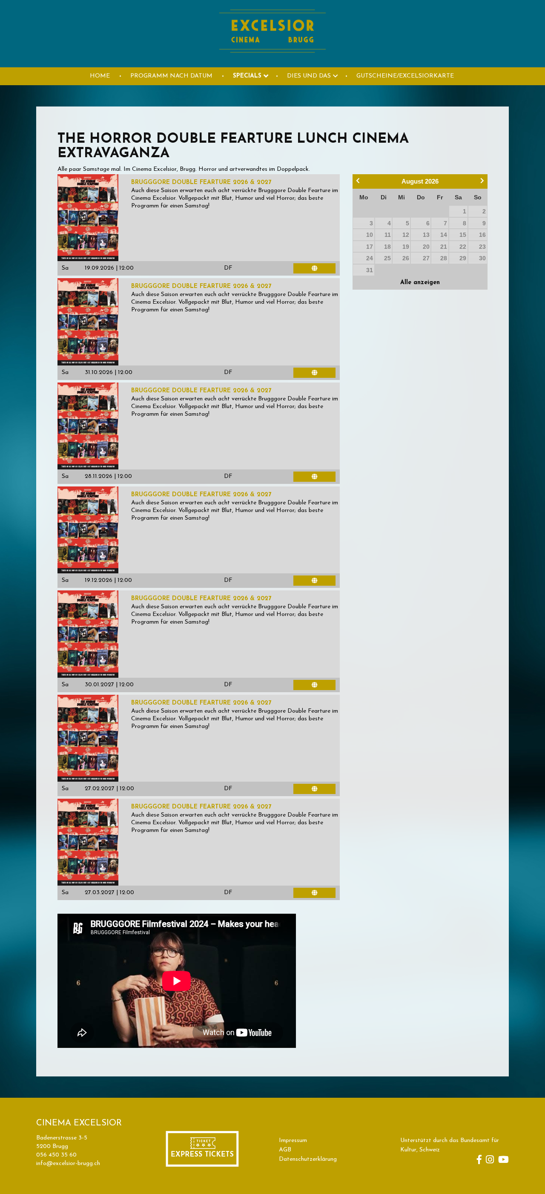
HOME (100, 76)
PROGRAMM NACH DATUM (171, 76)
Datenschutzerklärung (308, 1159)
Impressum (293, 1140)
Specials (247, 76)
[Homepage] (272, 62)
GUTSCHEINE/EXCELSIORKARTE (405, 76)
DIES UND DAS (309, 76)
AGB (285, 1150)
